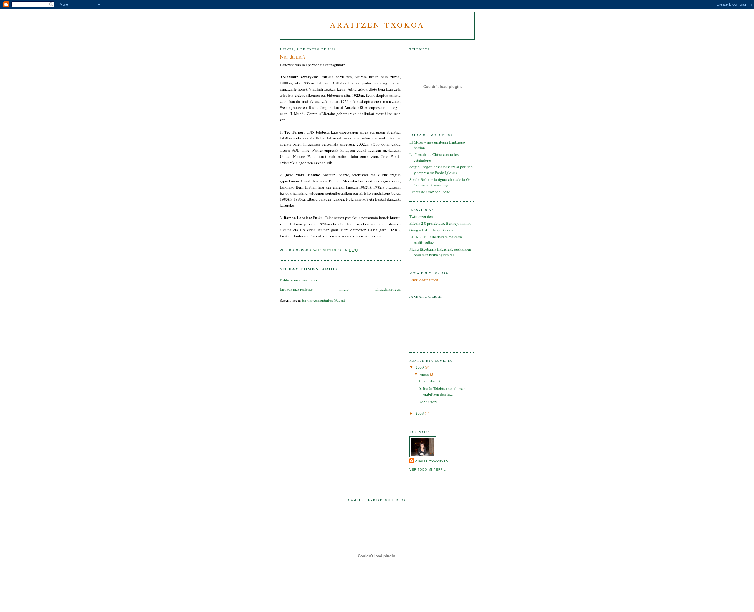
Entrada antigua (388, 289)
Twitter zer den (421, 216)
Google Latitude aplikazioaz (432, 230)
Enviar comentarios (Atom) (323, 300)
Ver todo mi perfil (427, 469)
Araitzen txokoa (377, 25)
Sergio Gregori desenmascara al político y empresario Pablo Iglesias (441, 169)
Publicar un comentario (298, 280)
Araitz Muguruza (431, 460)
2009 (420, 367)
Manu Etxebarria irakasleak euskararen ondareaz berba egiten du (440, 252)
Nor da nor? (428, 401)
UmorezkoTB (429, 380)
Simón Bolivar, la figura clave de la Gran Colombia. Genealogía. (441, 182)
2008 (420, 413)
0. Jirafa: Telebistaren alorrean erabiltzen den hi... (443, 391)
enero (425, 374)
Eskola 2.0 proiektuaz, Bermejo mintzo (440, 223)
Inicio (344, 289)
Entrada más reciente (296, 289)
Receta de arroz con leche (429, 191)
